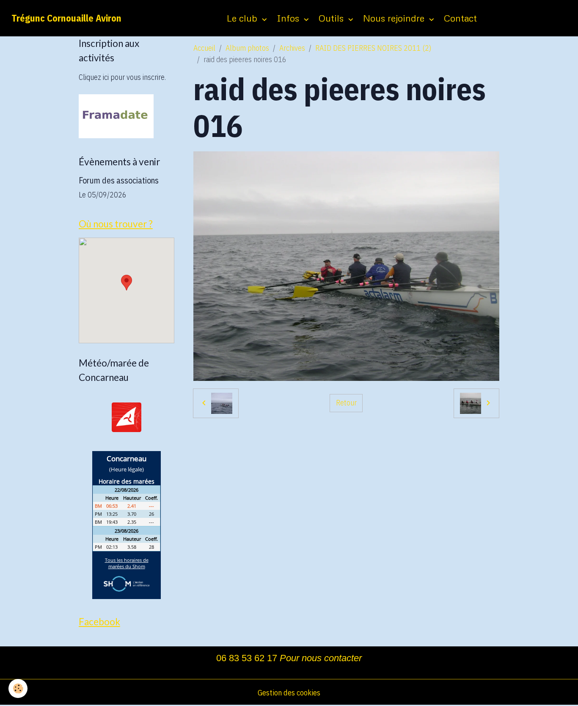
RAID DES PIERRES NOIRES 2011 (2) (373, 48)
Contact (460, 18)
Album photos (247, 48)
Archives (292, 48)
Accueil (204, 48)
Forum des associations (119, 180)
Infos (289, 18)
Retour (346, 403)
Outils (332, 18)
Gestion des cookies (289, 693)
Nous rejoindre (395, 18)
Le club (243, 18)
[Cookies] (18, 688)
